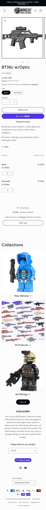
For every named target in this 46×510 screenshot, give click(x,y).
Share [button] (6, 147)
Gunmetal (17, 93)
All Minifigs (21, 394)
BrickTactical (14, 499)
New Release (21, 295)
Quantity (5, 97)
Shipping (4, 80)
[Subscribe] (34, 450)
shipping (22, 217)
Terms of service (24, 502)
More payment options (23, 121)
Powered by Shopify (24, 499)
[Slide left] (18, 62)
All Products (21, 345)
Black (6, 93)
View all (23, 402)
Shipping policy (35, 502)
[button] (4, 10)
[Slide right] (27, 62)
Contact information (24, 505)
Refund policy (36, 499)
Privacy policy (12, 502)
